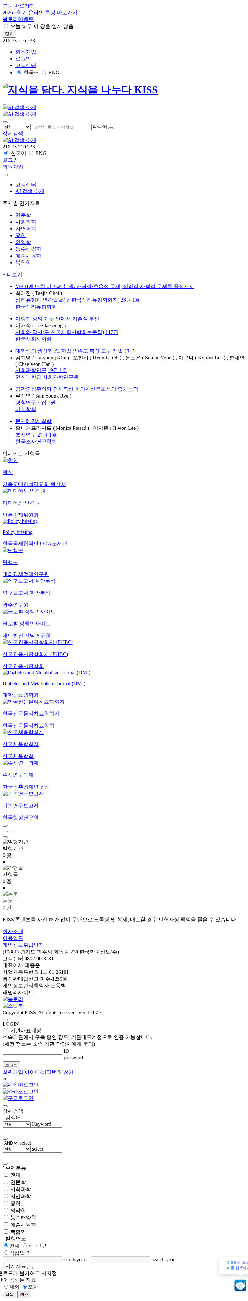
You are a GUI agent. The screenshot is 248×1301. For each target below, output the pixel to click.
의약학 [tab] (23, 242)
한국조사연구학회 (36, 441)
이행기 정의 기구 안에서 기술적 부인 (57, 318)
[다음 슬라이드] (5, 837)
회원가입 (26, 52)
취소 (24, 1294)
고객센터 (26, 65)
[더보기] (5, 1139)
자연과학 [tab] (26, 228)
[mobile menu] (5, 122)
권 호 (130, 300)
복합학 (18, 1232)
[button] (13, 133)
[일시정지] (11, 831)
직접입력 (19, 1253)
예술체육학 (23, 1224)
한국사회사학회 (34, 339)
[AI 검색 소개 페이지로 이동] (19, 140)
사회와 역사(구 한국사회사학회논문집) (60, 332)
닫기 (9, 33)
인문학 (18, 1182)
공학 (15, 1203)
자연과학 (20, 1196)
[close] (5, 175)
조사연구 (26, 435)
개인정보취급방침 (23, 945)
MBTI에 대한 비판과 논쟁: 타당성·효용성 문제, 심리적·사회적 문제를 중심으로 (105, 286)
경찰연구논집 (31, 402)
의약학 (18, 1210)
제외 (14, 1287)
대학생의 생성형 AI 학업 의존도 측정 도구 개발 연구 (75, 351)
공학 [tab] (21, 235)
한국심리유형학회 (36, 306)
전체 (15, 1175)
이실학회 (26, 409)
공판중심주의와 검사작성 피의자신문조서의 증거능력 (77, 389)
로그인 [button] (23, 58)
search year (73, 1259)
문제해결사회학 (34, 421)
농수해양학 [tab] (28, 249)
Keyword (41, 1124)
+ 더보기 (12, 274)
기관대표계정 (77, 1037)
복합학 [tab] (23, 262)
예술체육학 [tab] (28, 255)
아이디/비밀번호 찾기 (49, 1072)
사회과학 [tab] (26, 222)
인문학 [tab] (23, 215)
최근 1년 (37, 1245)
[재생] (5, 831)
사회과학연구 (31, 370)
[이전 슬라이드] (5, 826)
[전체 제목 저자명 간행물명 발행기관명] (17, 126)
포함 (33, 1287)
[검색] (111, 128)
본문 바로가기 (19, 5)
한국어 (31, 72)
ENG (53, 72)
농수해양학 (23, 1217)
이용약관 (13, 938)
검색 (9, 1294)
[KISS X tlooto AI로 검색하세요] (240, 1286)
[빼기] (5, 1164)
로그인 (11, 1065)
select (25, 1142)
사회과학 (20, 1189)
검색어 (99, 126)
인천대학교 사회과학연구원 (47, 377)
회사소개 (13, 931)
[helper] (30, 1268)
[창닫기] (5, 1106)
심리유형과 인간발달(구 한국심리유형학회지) (67, 300)
